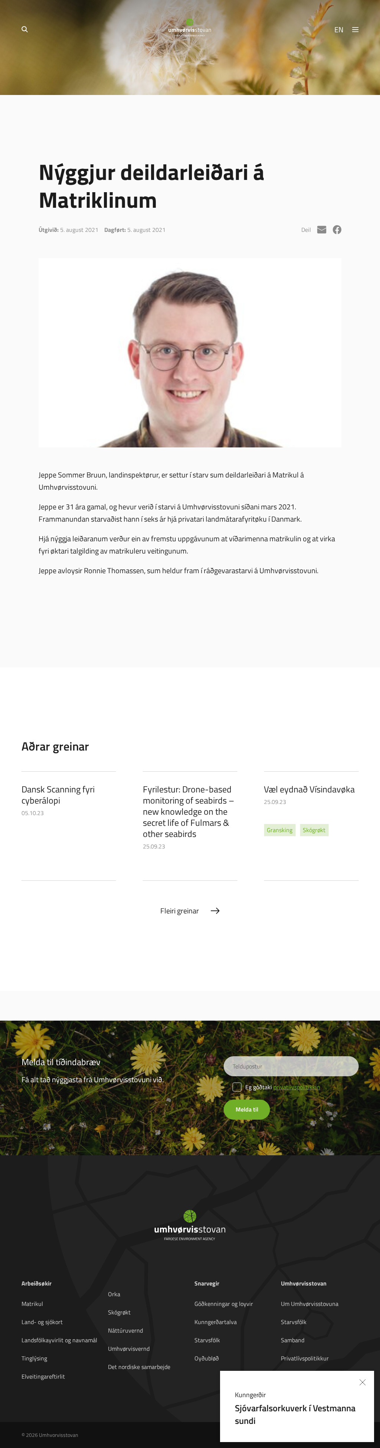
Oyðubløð (206, 1358)
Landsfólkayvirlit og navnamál (59, 1340)
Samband (292, 1340)
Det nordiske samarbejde (139, 1367)
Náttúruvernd (125, 1330)
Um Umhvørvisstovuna (309, 1304)
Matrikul (32, 1304)
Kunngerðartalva (215, 1322)
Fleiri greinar (179, 910)
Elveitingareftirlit (43, 1376)
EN (339, 29)
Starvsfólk (207, 1340)
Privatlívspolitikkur (305, 1358)
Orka (114, 1294)
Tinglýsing (34, 1358)
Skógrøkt (119, 1312)
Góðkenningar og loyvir (223, 1304)
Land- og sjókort (42, 1322)
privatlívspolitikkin (296, 1087)
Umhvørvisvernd (129, 1348)
